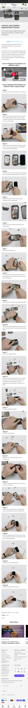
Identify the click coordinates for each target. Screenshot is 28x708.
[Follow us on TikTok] (21, 671)
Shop (8, 707)
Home (2, 707)
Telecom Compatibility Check (19, 654)
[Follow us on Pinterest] (15, 671)
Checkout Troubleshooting (6, 669)
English (3, 691)
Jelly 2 (7, 615)
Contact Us (4, 654)
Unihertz (4, 652)
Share (3, 618)
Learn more (20, 1)
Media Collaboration (6, 657)
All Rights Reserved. (11, 694)
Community (4, 675)
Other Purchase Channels (5, 662)
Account (14, 707)
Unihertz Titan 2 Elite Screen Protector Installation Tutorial (11, 642)
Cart (25, 707)
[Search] (5, 5)
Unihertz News (5, 667)
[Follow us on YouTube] (18, 671)
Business (4, 659)
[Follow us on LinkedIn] (24, 671)
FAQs (15, 660)
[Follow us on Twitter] (18, 668)
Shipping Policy (5, 672)
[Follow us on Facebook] (15, 668)
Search (19, 707)
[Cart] (22, 5)
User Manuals (17, 652)
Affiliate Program (6, 656)
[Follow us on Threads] (21, 668)
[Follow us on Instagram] (24, 668)
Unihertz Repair (17, 658)
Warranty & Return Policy (20, 656)
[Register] (20, 685)
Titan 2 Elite (5, 639)
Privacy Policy (5, 673)
